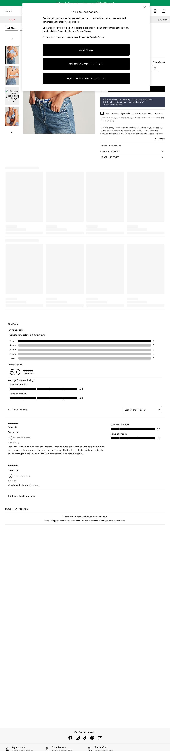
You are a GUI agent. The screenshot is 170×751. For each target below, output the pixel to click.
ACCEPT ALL (86, 49)
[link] (155, 11)
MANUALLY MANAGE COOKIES (86, 64)
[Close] (144, 7)
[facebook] (70, 737)
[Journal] (99, 737)
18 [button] (155, 68)
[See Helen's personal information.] (17, 470)
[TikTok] (85, 737)
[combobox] (145, 409)
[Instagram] (77, 737)
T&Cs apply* (118, 104)
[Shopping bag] (163, 11)
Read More (160, 138)
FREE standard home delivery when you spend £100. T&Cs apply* (85, 2)
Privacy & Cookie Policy (91, 37)
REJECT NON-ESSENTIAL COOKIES (86, 78)
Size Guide (159, 62)
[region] (86, 47)
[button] (132, 151)
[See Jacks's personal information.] (17, 432)
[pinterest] (92, 737)
